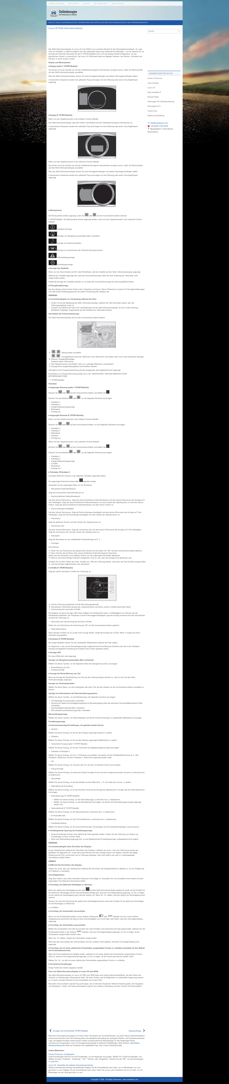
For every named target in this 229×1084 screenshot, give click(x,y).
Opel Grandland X (101, 3)
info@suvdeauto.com (159, 123)
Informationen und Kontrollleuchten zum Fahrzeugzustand (102, 23)
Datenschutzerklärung (155, 116)
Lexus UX (86, 3)
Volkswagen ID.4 (153, 106)
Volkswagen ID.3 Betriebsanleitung (160, 102)
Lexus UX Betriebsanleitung (66, 23)
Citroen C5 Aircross (56, 3)
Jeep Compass (73, 3)
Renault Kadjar (118, 3)
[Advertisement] (97, 39)
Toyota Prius (152, 111)
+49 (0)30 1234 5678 (159, 126)
